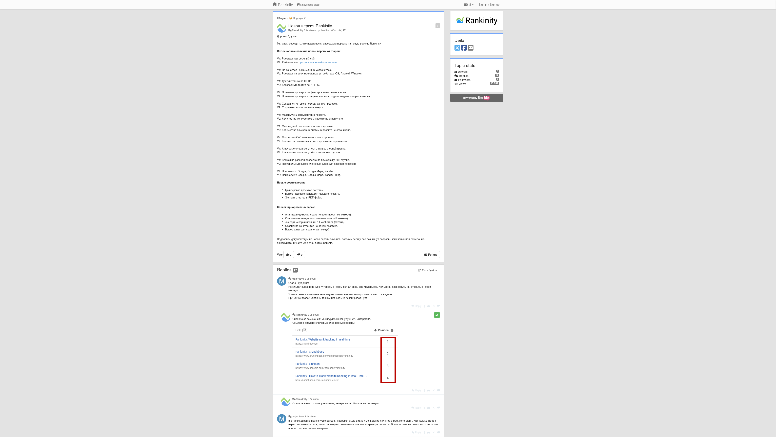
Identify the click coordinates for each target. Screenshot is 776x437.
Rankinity (297, 30)
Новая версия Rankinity (310, 26)
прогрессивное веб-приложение (318, 62)
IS (470, 4)
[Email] (470, 48)
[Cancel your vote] (434, 306)
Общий (281, 18)
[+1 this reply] (428, 306)
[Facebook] (464, 48)
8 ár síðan (310, 278)
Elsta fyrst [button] (428, 270)
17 (344, 30)
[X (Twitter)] (457, 48)
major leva (298, 278)
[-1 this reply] (438, 306)
